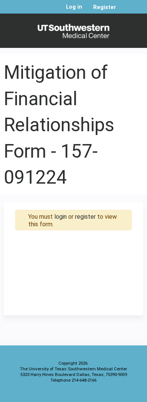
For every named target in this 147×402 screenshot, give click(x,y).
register (85, 216)
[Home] (73, 29)
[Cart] (125, 11)
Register (104, 7)
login (60, 216)
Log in (74, 7)
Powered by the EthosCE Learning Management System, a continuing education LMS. (116, 394)
